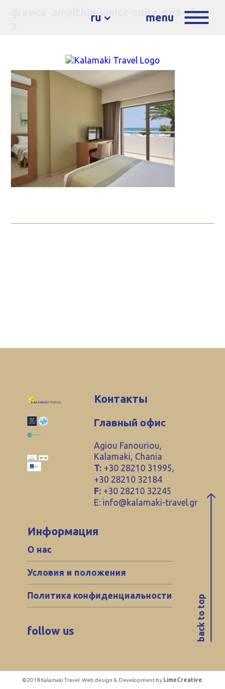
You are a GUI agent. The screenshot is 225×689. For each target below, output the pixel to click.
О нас (39, 549)
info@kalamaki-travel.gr (150, 502)
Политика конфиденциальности (99, 595)
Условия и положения (76, 572)
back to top (201, 618)
